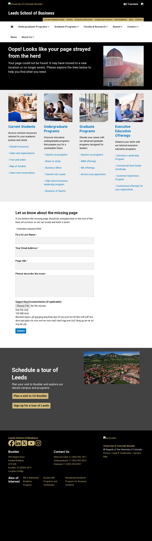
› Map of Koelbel (17, 166)
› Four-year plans (17, 159)
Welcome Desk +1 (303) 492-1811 (70, 457)
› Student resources (18, 146)
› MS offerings (87, 167)
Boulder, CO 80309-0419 (19, 467)
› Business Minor (53, 167)
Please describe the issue (30, 273)
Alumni (116, 26)
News (14, 37)
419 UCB (12, 464)
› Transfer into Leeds (55, 174)
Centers (132, 26)
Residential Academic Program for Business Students (76, 481)
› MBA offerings (88, 161)
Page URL (20, 260)
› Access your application (93, 174)
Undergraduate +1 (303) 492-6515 (70, 460)
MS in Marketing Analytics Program (31, 481)
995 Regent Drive (16, 457)
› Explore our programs (56, 154)
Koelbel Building (15, 460)
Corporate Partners (103, 19)
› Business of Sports (54, 191)
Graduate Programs (65, 26)
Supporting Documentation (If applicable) (38, 301)
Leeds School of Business (31, 13)
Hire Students (121, 19)
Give (131, 19)
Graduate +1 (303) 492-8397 (67, 464)
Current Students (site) (54, 19)
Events (70, 19)
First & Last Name (25, 234)
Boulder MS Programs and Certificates (50, 481)
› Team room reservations (21, 172)
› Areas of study (52, 161)
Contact (138, 19)
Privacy (106, 453)
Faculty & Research (95, 26)
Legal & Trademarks (121, 453)
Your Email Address (26, 248)
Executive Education (84, 19)
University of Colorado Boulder (119, 446)
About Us (27, 37)
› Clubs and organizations (21, 153)
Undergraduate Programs (32, 26)
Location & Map (15, 471)
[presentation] (22, 108)
